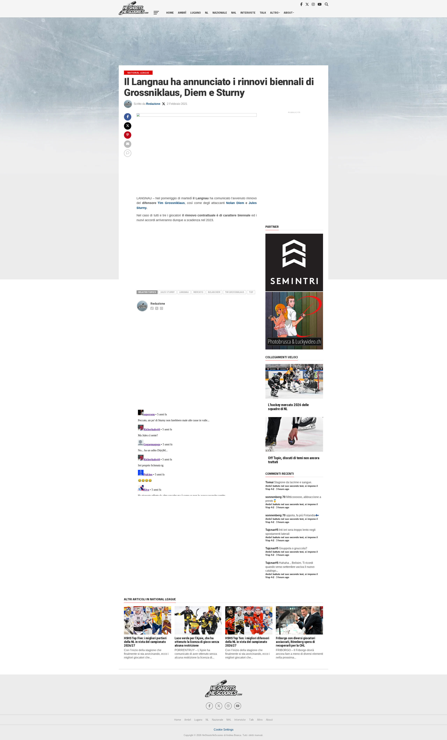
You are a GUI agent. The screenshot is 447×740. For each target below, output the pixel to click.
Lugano (195, 12)
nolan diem (214, 292)
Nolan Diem (235, 203)
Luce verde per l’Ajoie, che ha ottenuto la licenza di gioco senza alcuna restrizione (197, 641)
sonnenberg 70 (275, 496)
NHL (233, 12)
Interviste (247, 12)
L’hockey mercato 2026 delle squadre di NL (288, 407)
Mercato (198, 292)
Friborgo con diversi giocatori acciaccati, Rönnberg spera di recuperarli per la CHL (295, 641)
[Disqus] (197, 356)
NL (206, 12)
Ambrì (182, 12)
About (288, 12)
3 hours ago (282, 489)
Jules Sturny (167, 292)
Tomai (269, 482)
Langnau (184, 292)
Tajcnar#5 (271, 529)
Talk (263, 12)
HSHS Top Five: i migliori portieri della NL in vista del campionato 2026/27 (145, 641)
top (251, 292)
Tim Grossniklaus (171, 203)
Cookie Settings (223, 729)
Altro (274, 12)
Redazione (153, 103)
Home (170, 12)
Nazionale (219, 12)
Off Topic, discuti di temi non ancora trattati (293, 460)
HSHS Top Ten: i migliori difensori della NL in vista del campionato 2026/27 (247, 641)
